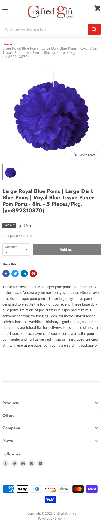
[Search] (94, 29)
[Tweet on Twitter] (15, 273)
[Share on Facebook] (6, 273)
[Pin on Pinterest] (33, 273)
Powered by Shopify (51, 518)
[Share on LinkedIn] (24, 273)
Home (7, 44)
